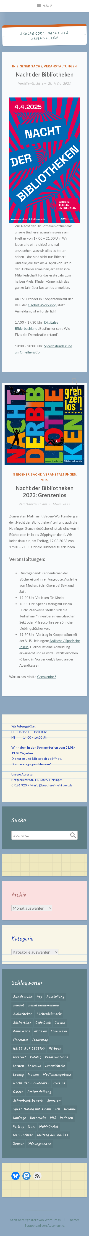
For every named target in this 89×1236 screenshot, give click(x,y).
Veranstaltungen (60, 66)
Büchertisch (22, 1023)
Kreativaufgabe (56, 1057)
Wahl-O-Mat (48, 1126)
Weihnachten (23, 1135)
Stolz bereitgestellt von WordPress (35, 1220)
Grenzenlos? (46, 677)
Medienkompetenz (57, 1074)
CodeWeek (43, 1023)
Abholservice (23, 997)
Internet (19, 1057)
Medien (33, 1074)
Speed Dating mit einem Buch (36, 1109)
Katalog (35, 1057)
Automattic (55, 1225)
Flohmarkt (20, 1040)
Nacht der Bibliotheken (44, 74)
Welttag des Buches (52, 1135)
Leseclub (34, 1066)
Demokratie (21, 1031)
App (39, 997)
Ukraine (70, 1109)
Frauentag (40, 1040)
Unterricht (38, 1118)
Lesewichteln (55, 1066)
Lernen (18, 1066)
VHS (44, 480)
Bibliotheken (22, 1014)
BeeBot (18, 1005)
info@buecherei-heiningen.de (53, 785)
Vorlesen (66, 1118)
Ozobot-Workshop (42, 305)
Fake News (59, 1031)
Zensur (18, 1144)
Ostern (18, 1092)
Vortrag (18, 1126)
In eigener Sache (27, 66)
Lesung (18, 1074)
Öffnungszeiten (39, 1144)
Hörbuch (55, 1049)
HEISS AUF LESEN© (29, 1049)
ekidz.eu (40, 1031)
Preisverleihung (39, 1092)
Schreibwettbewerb (28, 1100)
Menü (47, 5)
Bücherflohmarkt (49, 1014)
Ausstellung (55, 997)
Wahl (31, 1126)
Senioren (54, 1100)
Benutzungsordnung (43, 1005)
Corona (60, 1023)
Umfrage (19, 1118)
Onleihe (59, 1083)
